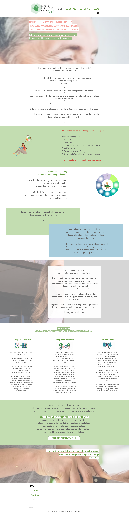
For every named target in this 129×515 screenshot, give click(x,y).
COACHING (34, 495)
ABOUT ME (34, 491)
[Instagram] (97, 13)
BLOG (32, 500)
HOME (32, 486)
